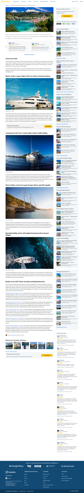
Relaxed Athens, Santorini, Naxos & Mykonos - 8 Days (68, 119)
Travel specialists (44, 1)
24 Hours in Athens (65, 182)
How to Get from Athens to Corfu (68, 273)
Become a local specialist (48, 484)
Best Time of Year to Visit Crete (68, 150)
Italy (25, 476)
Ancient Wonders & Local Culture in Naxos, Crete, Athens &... (68, 252)
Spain (25, 482)
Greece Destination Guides (62, 187)
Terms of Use (22, 491)
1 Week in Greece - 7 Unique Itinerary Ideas (69, 76)
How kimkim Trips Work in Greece (68, 192)
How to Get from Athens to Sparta (68, 305)
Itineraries (23, 1)
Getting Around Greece (62, 327)
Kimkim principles (46, 480)
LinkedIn (9, 478)
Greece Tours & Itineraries (62, 124)
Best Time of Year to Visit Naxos (68, 144)
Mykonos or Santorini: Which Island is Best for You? (69, 43)
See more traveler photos (11, 351)
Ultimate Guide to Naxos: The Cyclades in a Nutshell (67, 166)
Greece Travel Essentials (62, 155)
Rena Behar (14, 335)
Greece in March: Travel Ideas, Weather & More (67, 228)
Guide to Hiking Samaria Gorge (67, 31)
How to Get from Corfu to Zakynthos (69, 295)
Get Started (48, 126)
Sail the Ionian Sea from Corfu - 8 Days (14, 318)
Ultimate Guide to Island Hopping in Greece (68, 172)
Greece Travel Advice (61, 58)
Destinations (16, 1)
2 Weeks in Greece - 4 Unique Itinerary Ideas (67, 87)
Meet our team (46, 474)
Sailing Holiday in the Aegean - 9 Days (14, 293)
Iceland (25, 478)
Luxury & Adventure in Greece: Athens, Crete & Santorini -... (67, 97)
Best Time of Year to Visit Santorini (68, 129)
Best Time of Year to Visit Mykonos (69, 139)
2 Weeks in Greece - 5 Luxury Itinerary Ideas (67, 263)
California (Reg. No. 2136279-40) (11, 483)
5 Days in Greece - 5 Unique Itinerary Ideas (69, 70)
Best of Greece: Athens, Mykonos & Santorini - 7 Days (69, 113)
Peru (25, 480)
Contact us (45, 476)
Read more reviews (29, 54)
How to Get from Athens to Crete (68, 310)
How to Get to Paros (65, 321)
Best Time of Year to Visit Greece (68, 134)
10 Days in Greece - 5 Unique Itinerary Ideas (67, 81)
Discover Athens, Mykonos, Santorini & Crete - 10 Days (69, 103)
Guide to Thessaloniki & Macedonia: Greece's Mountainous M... (69, 161)
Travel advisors (46, 487)
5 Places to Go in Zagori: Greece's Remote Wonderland (68, 37)
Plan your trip (75, 1)
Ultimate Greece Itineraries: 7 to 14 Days (69, 198)
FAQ (63, 474)
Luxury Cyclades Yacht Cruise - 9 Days (14, 309)
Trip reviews (52, 1)
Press (44, 482)
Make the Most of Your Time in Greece (65, 91)
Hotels (29, 1)
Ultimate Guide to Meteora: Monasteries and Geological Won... (68, 177)
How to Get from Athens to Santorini (69, 279)
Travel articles (64, 476)
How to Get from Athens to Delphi (68, 284)
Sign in (81, 1)
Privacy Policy (30, 491)
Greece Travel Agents (66, 203)
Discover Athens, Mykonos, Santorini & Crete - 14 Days (69, 108)
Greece (7, 5)
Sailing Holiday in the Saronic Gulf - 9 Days (15, 302)
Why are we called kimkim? (67, 478)
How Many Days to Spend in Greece (69, 64)
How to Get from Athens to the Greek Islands (68, 317)
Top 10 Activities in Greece (67, 47)
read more (24, 48)
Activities (36, 1)
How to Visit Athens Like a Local (68, 52)
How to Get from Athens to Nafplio (68, 289)
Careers (44, 478)
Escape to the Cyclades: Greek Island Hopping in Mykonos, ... (69, 257)
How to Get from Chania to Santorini (69, 300)
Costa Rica (26, 484)
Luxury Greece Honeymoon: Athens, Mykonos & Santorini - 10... (69, 241)
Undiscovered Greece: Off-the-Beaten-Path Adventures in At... (68, 246)
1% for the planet (65, 480)
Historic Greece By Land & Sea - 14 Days (15, 325)
